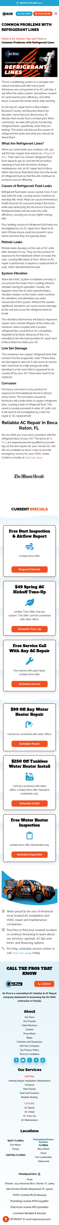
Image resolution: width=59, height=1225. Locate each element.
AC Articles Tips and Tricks (28, 38)
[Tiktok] (42, 1060)
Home (5, 38)
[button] (56, 14)
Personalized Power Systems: (43, 1140)
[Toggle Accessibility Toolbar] (5, 1219)
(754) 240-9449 (33, 457)
